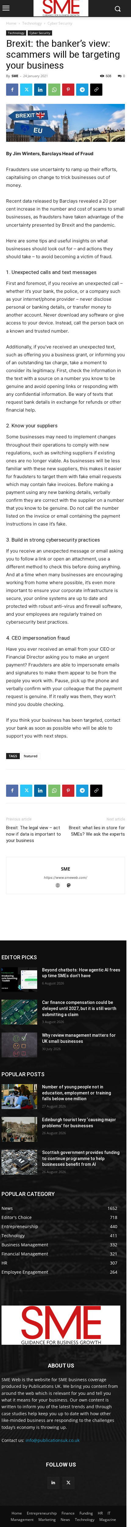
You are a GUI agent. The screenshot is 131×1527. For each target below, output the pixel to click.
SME (15, 76)
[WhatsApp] (54, 90)
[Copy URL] (96, 90)
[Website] (60, 886)
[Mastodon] (71, 886)
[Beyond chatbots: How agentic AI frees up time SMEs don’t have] (19, 979)
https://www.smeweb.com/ (65, 877)
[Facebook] (12, 90)
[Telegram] (82, 90)
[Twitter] (26, 90)
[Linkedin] (40, 90)
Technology (32, 23)
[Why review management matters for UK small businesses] (19, 1044)
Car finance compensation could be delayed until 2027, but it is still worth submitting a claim (79, 1008)
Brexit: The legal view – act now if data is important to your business (33, 834)
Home (11, 23)
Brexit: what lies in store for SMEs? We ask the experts (97, 831)
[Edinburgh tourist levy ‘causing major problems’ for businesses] (19, 1129)
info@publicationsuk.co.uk (53, 1440)
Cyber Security (60, 23)
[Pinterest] (68, 90)
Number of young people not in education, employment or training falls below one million (76, 1092)
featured (30, 756)
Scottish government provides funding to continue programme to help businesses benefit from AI (80, 1158)
